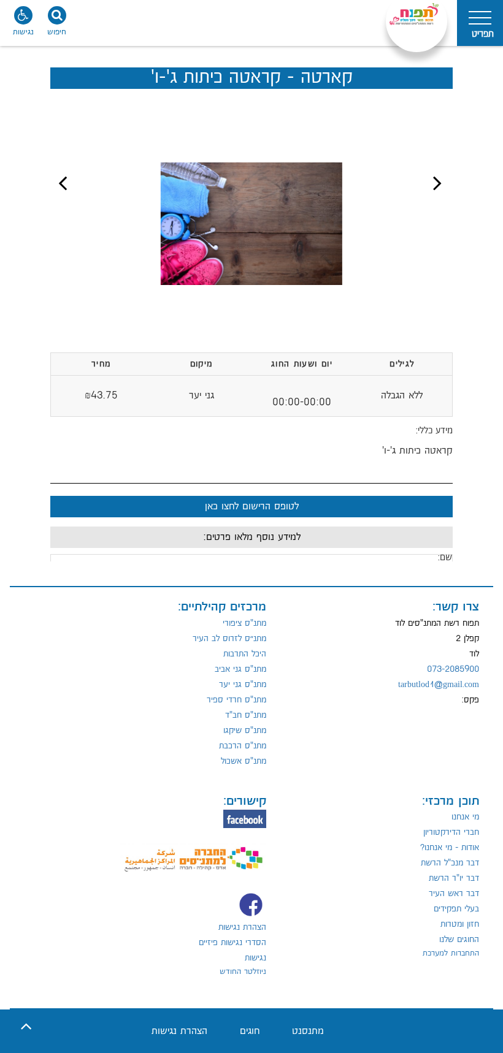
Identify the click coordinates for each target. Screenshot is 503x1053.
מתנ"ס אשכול (243, 761)
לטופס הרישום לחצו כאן (252, 506)
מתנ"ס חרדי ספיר (236, 700)
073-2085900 (453, 669)
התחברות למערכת (451, 953)
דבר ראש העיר (454, 894)
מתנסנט (308, 1031)
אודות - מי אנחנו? (449, 848)
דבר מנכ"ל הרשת (450, 863)
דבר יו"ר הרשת (454, 878)
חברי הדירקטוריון (451, 832)
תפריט (483, 34)
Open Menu (480, 23)
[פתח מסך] (24, 24)
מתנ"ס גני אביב (240, 669)
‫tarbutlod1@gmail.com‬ (438, 685)
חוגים (249, 1031)
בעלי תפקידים (456, 909)
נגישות (255, 958)
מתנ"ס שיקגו (244, 731)
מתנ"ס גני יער (242, 685)
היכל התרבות (244, 654)
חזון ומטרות (459, 924)
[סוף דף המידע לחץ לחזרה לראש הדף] (26, 1027)
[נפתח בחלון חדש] (193, 852)
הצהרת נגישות (242, 927)
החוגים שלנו (459, 940)
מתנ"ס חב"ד (245, 715)
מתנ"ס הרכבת (242, 746)
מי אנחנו (465, 817)
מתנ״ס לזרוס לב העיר (229, 639)
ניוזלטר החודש (243, 971)
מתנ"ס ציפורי (244, 623)
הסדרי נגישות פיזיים (232, 943)
